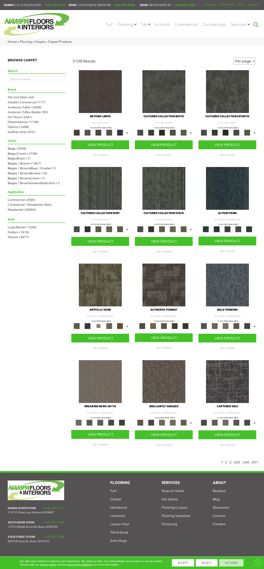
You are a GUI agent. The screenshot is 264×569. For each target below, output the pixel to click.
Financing (209, 4)
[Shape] (227, 284)
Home (12, 42)
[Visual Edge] (163, 284)
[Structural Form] (185, 325)
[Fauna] (109, 132)
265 (236, 462)
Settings (231, 562)
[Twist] (120, 229)
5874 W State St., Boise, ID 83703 (28, 541)
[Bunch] (87, 229)
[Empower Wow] (173, 422)
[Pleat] (109, 229)
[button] (135, 24)
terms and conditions (80, 564)
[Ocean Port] (216, 229)
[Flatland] (120, 132)
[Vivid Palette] (120, 325)
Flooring (125, 24)
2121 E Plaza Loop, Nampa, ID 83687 (31, 512)
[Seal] (247, 325)
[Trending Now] (100, 381)
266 (245, 462)
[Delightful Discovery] (100, 284)
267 (254, 462)
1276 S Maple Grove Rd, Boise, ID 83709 (33, 526)
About (240, 4)
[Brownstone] (227, 229)
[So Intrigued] (163, 381)
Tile (144, 24)
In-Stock (162, 24)
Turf (109, 24)
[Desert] (87, 132)
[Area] (100, 91)
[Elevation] (98, 132)
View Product (100, 145)
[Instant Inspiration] (183, 422)
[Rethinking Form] (175, 325)
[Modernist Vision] (98, 325)
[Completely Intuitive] (162, 422)
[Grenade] (215, 325)
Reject (207, 562)
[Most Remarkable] (87, 325)
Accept (183, 562)
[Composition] (173, 132)
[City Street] (249, 229)
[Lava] (225, 325)
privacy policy (48, 564)
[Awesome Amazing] (109, 325)
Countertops (214, 24)
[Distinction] (183, 132)
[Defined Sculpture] (153, 325)
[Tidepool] (227, 188)
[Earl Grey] (238, 229)
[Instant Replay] (100, 422)
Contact (253, 4)
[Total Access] (122, 422)
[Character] (151, 132)
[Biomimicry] (163, 91)
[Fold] (98, 229)
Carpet (40, 42)
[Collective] (162, 132)
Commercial (186, 24)
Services (238, 24)
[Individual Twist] (164, 325)
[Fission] (236, 325)
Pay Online (226, 4)
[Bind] (100, 188)
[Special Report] (89, 422)
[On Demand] (111, 422)
